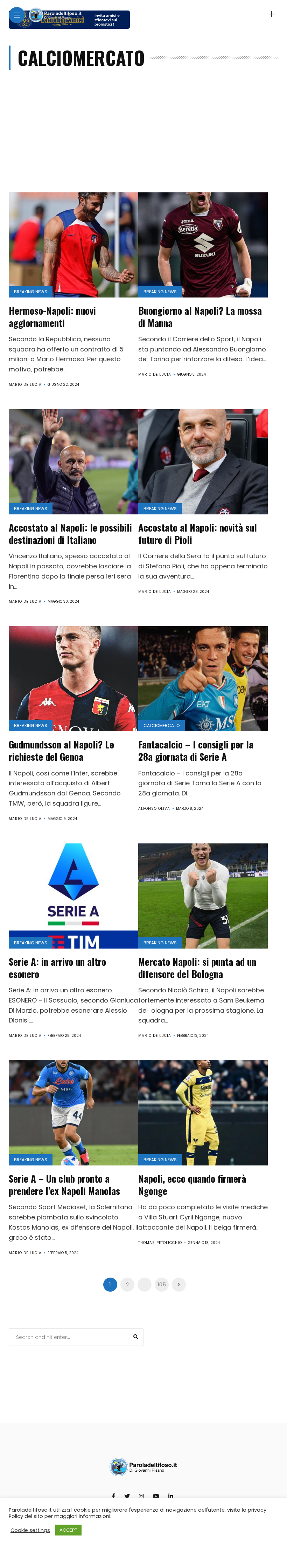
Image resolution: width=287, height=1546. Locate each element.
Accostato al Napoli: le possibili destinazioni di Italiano (70, 533)
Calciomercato (162, 725)
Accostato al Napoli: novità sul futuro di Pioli (197, 533)
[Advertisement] (144, 140)
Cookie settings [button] (30, 1530)
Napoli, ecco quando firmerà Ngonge (192, 1184)
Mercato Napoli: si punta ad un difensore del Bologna (197, 968)
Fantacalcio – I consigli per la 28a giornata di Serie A (195, 750)
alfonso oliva (154, 808)
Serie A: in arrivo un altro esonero (57, 968)
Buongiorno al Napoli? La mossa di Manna (200, 316)
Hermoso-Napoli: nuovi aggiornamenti (52, 316)
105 (162, 1284)
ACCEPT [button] (68, 1530)
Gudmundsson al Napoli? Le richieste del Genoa (61, 750)
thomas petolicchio (160, 1242)
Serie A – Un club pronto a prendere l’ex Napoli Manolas (64, 1184)
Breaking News (30, 292)
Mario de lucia (25, 384)
